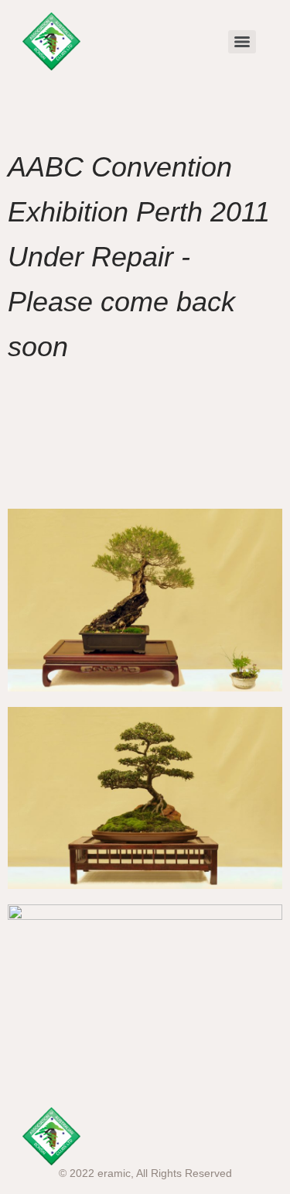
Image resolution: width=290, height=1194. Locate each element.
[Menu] (242, 41)
